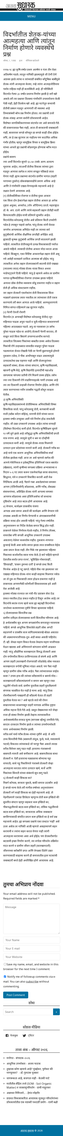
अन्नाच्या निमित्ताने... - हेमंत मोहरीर (23, 1093)
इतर (20, 60)
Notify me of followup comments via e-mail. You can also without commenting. (29, 981)
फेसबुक (13, 1035)
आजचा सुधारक (27, 1130)
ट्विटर (30, 1035)
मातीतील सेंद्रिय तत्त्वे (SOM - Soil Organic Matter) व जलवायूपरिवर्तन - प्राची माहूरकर (29, 1085)
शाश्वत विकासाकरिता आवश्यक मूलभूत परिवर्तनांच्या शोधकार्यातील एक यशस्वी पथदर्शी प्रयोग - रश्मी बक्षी (32, 1100)
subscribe (32, 981)
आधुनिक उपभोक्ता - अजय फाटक (24, 1063)
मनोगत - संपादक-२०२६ (18, 1058)
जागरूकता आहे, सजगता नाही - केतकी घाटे (28, 1078)
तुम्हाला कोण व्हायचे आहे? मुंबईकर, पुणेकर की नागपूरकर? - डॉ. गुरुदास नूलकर (30, 1071)
